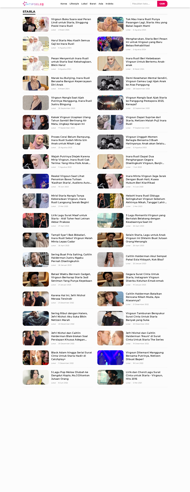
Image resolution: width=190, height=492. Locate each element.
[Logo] (34, 3)
